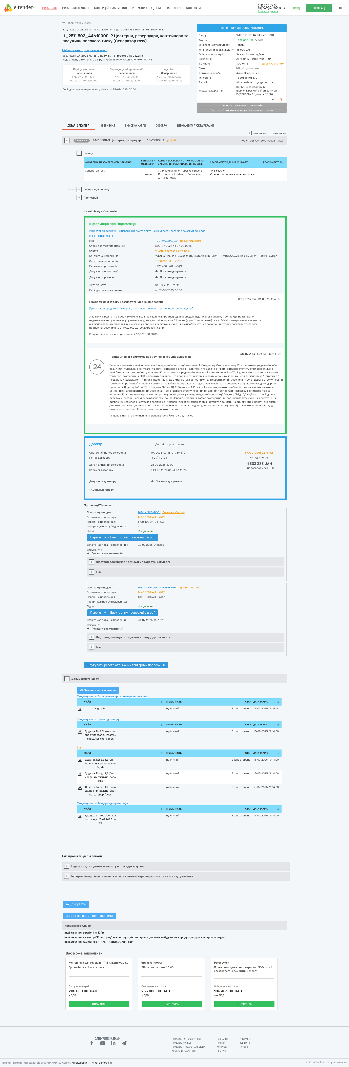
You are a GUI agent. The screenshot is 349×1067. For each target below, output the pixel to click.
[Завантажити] (80, 710)
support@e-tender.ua (271, 8)
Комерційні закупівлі (110, 8)
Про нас (221, 1050)
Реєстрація (319, 8)
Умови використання (102, 1062)
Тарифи (244, 1046)
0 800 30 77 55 (267, 5)
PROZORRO (49, 8)
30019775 (242, 63)
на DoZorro (136, 55)
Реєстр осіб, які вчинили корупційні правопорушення (241, 110)
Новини (221, 1042)
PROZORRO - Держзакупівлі (186, 1039)
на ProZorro (119, 55)
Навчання (173, 8)
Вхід (296, 8)
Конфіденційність (81, 1062)
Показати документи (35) (107, 553)
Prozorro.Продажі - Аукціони (188, 1046)
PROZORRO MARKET (75, 8)
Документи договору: (103, 481)
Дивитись (99, 1004)
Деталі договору (103, 489)
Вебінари (245, 1042)
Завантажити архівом (99, 690)
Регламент (246, 1039)
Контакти (193, 8)
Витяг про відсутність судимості (241, 105)
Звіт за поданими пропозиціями (89, 916)
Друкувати (77, 904)
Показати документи (173, 271)
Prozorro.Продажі (146, 8)
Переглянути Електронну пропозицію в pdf (122, 537)
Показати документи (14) (107, 628)
